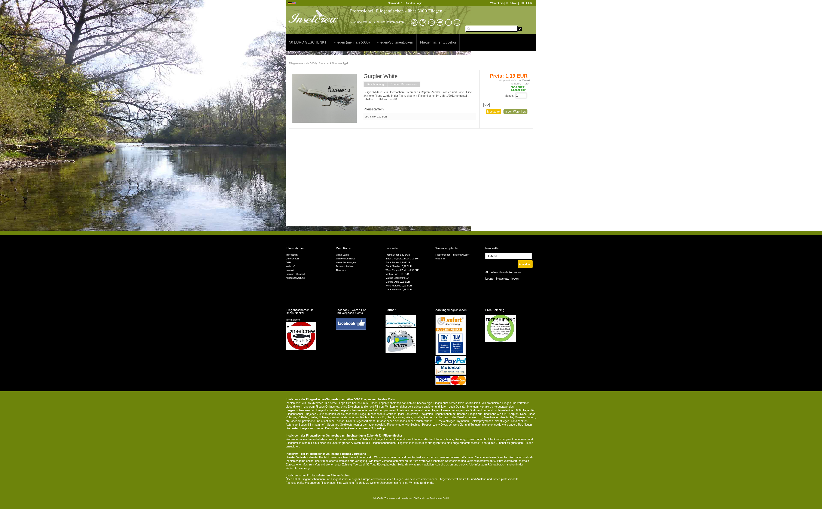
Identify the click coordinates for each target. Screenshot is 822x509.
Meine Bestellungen (346, 262)
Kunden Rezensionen (404, 84)
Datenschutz (292, 258)
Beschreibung (375, 84)
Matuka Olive (393, 281)
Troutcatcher (393, 254)
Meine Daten (342, 254)
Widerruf (290, 266)
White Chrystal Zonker (398, 270)
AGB (288, 262)
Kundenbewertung (295, 278)
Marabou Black (394, 289)
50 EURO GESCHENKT (308, 42)
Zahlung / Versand (295, 274)
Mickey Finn (392, 274)
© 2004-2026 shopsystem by (392, 498)
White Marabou (394, 285)
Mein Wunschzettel (345, 258)
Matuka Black (393, 278)
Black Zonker (393, 262)
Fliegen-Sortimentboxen (395, 42)
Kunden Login (413, 3)
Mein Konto (343, 248)
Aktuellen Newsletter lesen (503, 272)
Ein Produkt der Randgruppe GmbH (431, 498)
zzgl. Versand (523, 80)
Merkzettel (493, 111)
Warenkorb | (497, 3)
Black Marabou (394, 266)
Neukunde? (395, 3)
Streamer (324, 63)
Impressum (292, 254)
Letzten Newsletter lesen (502, 278)
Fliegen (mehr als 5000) (352, 42)
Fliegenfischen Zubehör (438, 42)
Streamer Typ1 (339, 63)
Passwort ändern (344, 266)
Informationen (293, 319)
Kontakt (290, 270)
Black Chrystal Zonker (398, 258)
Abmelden (341, 270)
